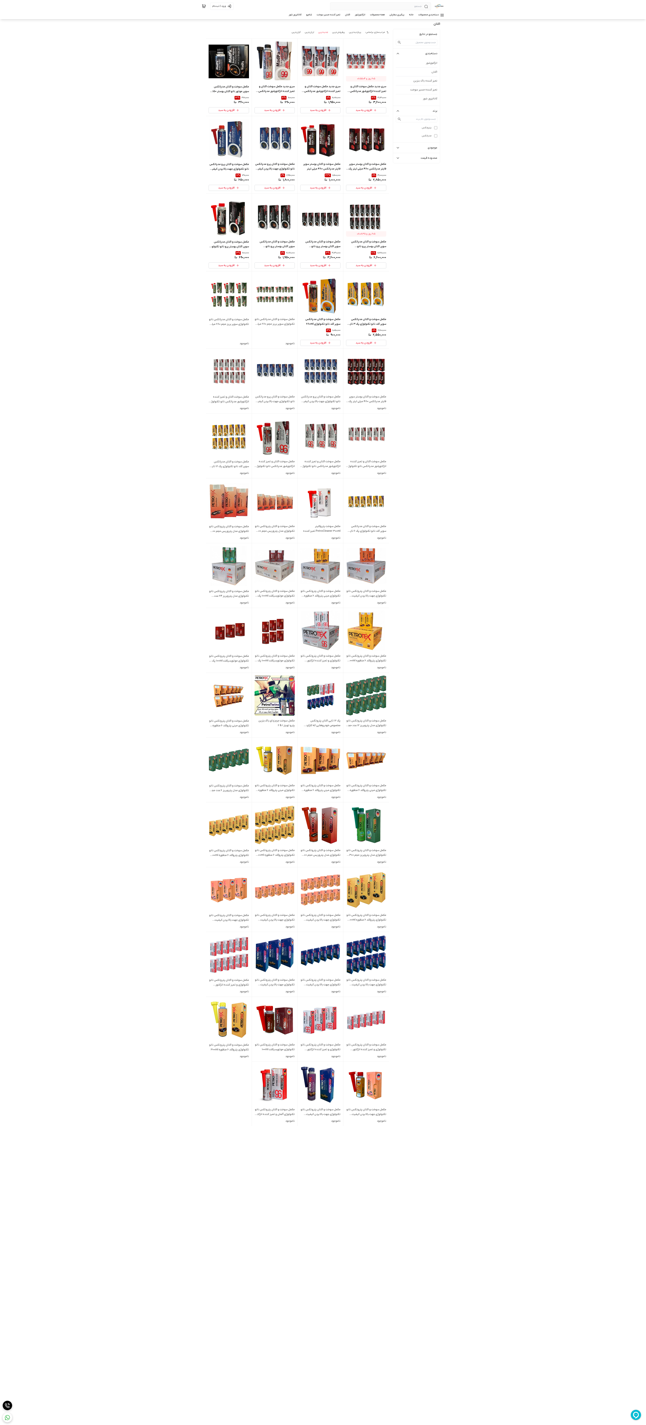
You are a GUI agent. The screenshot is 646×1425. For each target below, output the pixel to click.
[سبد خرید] (204, 6)
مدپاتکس (427, 135)
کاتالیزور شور (430, 98)
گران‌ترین (296, 32)
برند (435, 111)
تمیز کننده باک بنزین (425, 80)
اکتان (434, 72)
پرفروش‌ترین (338, 32)
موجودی (432, 147)
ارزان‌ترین (309, 32)
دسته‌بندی (431, 53)
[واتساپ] (7, 1417)
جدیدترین (323, 32)
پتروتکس (427, 127)
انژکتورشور (431, 63)
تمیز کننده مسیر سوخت (423, 89)
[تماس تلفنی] (7, 1405)
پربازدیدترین (355, 32)
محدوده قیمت (429, 158)
